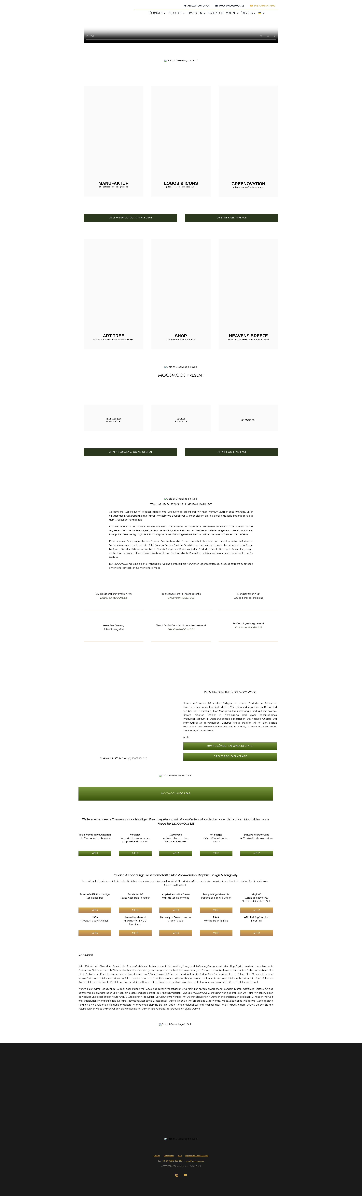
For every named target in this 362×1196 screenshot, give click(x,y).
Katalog (157, 1155)
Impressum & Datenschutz (196, 1155)
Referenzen (169, 1155)
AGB (180, 1155)
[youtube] (185, 1175)
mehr (186, 737)
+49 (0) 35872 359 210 (135, 759)
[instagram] (176, 1175)
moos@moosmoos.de (194, 1160)
